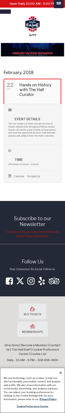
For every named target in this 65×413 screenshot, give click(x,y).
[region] (32, 390)
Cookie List (38, 354)
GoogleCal (33, 176)
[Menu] (5, 11)
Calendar (19, 176)
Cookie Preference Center (32, 406)
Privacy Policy (48, 399)
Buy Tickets (32, 314)
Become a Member (34, 345)
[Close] (61, 373)
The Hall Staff (21, 349)
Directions (12, 345)
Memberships (32, 332)
